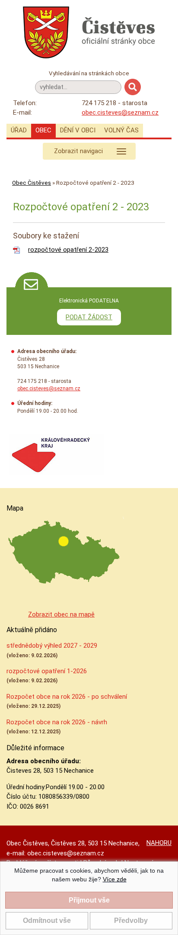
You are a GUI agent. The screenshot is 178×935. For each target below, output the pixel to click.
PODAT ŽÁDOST (89, 317)
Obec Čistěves (31, 182)
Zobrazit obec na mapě (61, 614)
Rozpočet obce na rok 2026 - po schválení (66, 696)
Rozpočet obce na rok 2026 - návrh (56, 722)
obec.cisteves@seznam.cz (120, 112)
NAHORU (159, 843)
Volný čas (121, 130)
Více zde (115, 879)
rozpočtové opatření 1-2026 (46, 671)
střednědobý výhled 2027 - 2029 (51, 645)
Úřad (19, 130)
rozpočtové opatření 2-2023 (68, 250)
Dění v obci (77, 130)
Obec (43, 130)
